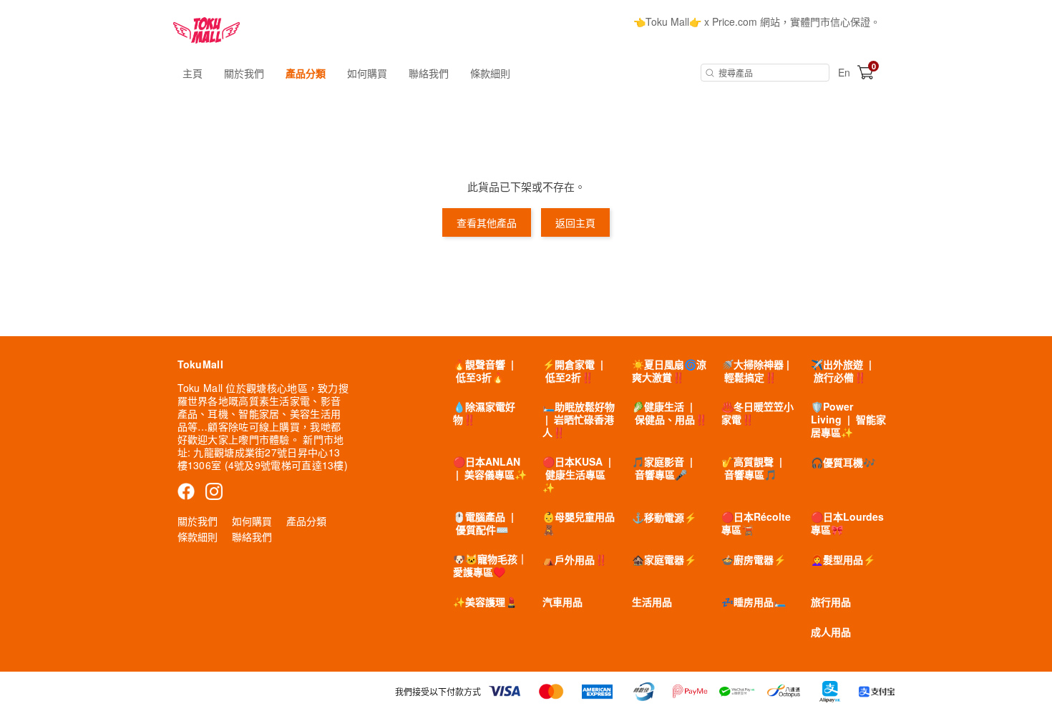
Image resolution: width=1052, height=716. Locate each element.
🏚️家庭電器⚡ (664, 559)
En (844, 72)
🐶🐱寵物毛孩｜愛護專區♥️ (490, 565)
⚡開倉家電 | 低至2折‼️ (572, 370)
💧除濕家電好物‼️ (484, 413)
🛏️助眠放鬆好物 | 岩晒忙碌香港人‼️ (578, 419)
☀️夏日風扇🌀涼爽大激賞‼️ (669, 370)
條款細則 (490, 73)
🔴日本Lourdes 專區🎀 (847, 523)
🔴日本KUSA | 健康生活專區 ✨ (576, 474)
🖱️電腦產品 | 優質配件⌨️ (483, 523)
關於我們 (244, 73)
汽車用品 (562, 601)
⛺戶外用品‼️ (574, 559)
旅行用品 (831, 601)
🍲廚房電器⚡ (753, 559)
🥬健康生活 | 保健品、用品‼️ (669, 413)
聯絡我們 (429, 73)
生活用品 (652, 601)
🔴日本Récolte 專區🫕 (756, 523)
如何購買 (367, 73)
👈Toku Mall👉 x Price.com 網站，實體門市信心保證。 (756, 21)
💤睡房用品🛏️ (753, 601)
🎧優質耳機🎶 (843, 462)
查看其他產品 (487, 222)
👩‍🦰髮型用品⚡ (843, 559)
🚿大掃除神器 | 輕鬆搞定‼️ (755, 370)
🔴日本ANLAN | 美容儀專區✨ (490, 468)
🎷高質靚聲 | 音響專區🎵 (751, 468)
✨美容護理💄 (485, 601)
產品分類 (306, 73)
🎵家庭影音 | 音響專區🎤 (662, 468)
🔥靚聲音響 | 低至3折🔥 (483, 370)
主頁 (192, 73)
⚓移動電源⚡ (664, 517)
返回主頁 (575, 222)
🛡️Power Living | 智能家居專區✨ (848, 419)
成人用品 (831, 631)
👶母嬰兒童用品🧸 (578, 523)
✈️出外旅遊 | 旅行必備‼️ (841, 370)
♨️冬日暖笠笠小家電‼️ (757, 413)
